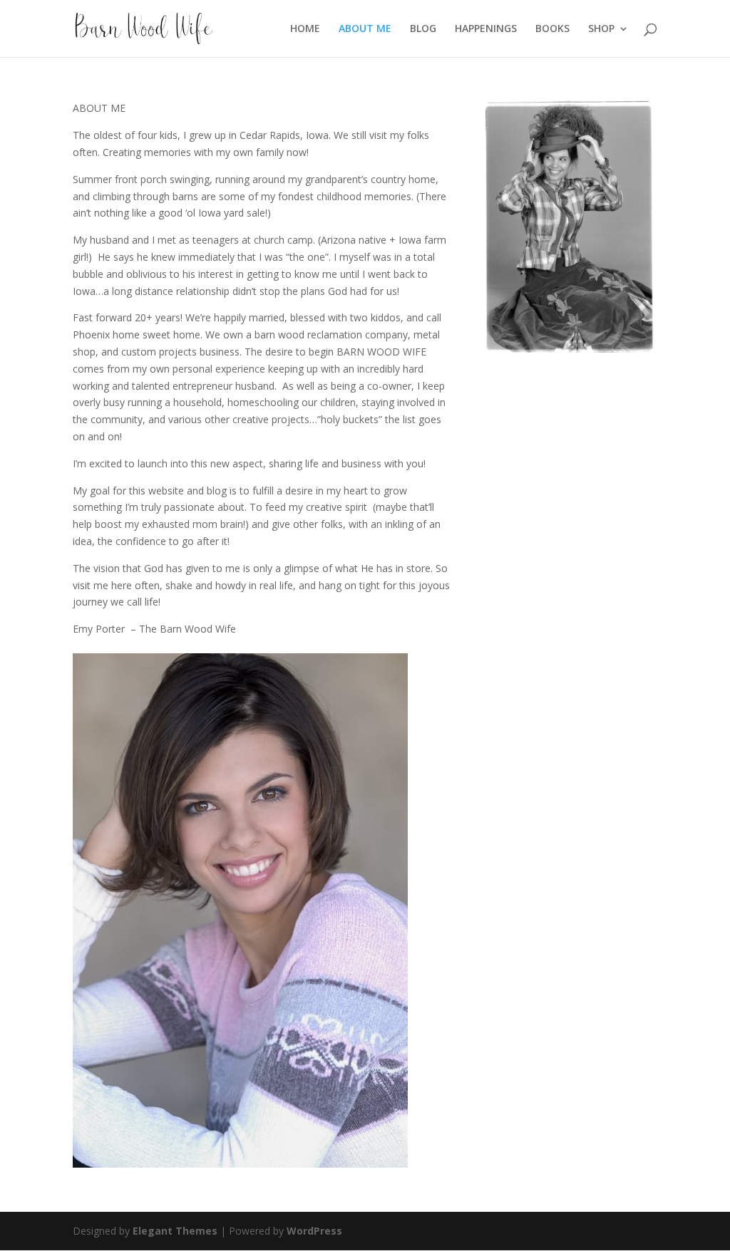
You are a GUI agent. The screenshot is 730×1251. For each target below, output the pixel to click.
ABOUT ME (365, 29)
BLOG (423, 29)
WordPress (314, 1230)
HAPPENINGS (486, 29)
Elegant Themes (175, 1230)
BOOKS (552, 29)
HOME (305, 29)
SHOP (601, 29)
